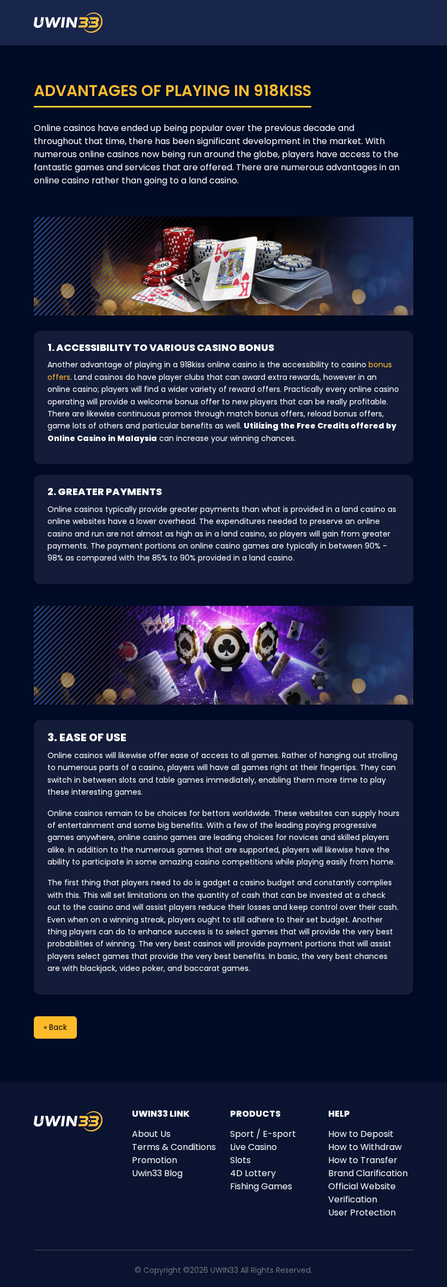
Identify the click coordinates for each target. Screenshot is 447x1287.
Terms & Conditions (174, 1147)
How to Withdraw (365, 1147)
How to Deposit (361, 1134)
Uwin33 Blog (157, 1173)
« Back (55, 1027)
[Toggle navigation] (412, 22)
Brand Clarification (368, 1173)
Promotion (154, 1160)
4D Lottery (253, 1173)
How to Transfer (362, 1160)
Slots (240, 1160)
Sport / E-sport (263, 1134)
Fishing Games (261, 1186)
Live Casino (253, 1147)
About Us (151, 1134)
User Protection (362, 1212)
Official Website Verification (362, 1193)
